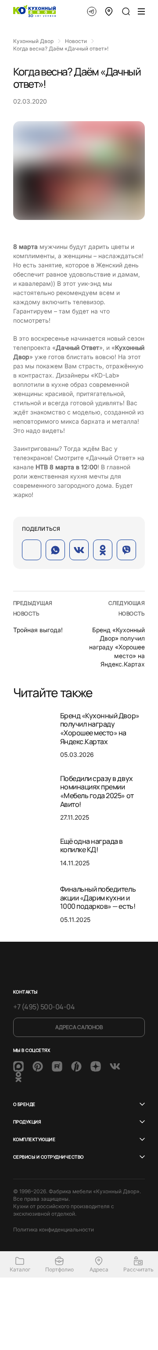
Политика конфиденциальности (53, 1229)
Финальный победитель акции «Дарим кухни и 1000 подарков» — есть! (98, 897)
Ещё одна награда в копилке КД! (91, 845)
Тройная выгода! (38, 630)
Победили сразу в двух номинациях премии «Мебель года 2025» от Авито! (97, 791)
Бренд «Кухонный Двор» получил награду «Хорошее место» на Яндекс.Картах (117, 647)
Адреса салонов (79, 1027)
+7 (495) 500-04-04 (44, 1007)
